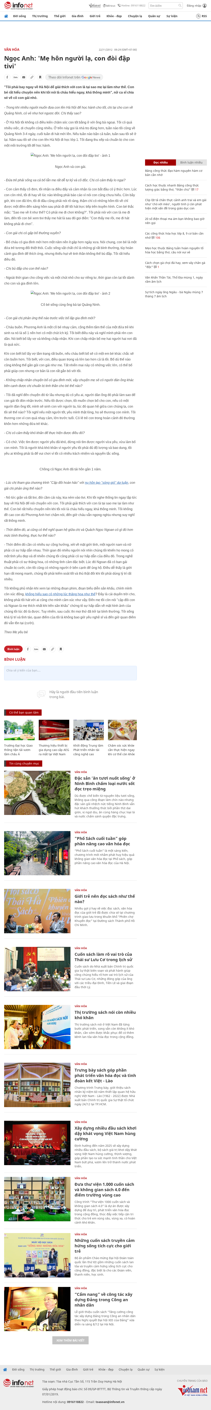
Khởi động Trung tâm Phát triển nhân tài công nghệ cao (88, 750)
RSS (204, 16)
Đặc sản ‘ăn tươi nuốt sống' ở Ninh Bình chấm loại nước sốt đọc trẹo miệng (105, 783)
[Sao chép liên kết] (32, 77)
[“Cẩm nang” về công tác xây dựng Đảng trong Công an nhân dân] (37, 1309)
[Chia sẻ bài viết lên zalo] (15, 77)
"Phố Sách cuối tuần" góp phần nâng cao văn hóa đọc (102, 841)
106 (157, 238)
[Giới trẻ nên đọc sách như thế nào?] (37, 911)
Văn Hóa (11, 49)
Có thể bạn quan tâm (24, 712)
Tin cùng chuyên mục (24, 763)
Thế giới (60, 16)
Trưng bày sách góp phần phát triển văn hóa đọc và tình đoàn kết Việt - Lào (105, 1075)
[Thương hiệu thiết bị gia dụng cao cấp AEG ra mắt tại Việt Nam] (54, 730)
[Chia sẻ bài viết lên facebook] (7, 77)
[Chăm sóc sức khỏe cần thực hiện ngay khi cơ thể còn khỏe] (123, 730)
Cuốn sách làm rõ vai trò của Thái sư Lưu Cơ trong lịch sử (103, 956)
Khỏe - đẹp (114, 16)
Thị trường (40, 16)
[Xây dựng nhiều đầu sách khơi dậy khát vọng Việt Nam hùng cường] (37, 1143)
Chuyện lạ (135, 16)
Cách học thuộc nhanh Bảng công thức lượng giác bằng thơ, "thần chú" (172, 187)
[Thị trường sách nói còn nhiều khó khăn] (37, 1027)
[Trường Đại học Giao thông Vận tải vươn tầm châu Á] (19, 730)
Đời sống (19, 16)
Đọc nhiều (161, 162)
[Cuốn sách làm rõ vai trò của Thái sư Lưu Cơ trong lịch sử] (37, 969)
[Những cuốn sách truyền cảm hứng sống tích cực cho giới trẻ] (37, 1255)
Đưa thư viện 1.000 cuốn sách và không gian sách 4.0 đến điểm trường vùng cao (104, 1189)
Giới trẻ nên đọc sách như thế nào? (105, 898)
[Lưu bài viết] (40, 77)
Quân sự (154, 16)
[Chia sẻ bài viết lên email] (24, 77)
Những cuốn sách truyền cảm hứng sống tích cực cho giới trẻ (105, 1246)
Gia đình (77, 16)
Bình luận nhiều (191, 162)
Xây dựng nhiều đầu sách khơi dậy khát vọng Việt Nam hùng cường (105, 1133)
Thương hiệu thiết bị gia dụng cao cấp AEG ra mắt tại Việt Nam (54, 750)
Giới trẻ (95, 16)
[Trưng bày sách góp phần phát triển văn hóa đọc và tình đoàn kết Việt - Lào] (37, 1085)
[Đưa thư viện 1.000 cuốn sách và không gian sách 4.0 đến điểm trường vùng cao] (37, 1199)
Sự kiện (171, 16)
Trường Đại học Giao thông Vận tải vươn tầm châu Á (18, 750)
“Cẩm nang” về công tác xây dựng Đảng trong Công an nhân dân (103, 1299)
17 (196, 189)
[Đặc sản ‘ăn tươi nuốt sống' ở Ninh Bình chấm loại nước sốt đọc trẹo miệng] (37, 793)
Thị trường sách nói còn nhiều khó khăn (105, 1014)
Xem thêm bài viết (70, 1340)
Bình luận (13, 649)
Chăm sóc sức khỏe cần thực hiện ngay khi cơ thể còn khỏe (121, 750)
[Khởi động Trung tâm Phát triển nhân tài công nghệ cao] (88, 730)
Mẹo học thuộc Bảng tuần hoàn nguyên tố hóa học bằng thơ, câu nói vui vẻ (174, 250)
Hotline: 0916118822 (133, 5)
